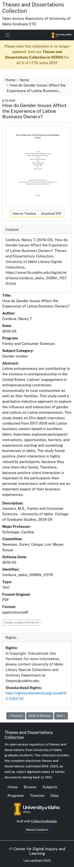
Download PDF (51, 213)
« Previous (16, 716)
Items (24, 80)
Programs (16, 795)
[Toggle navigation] (7, 35)
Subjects (50, 787)
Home (10, 80)
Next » (61, 716)
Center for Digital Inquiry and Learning (39, 851)
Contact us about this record (21, 622)
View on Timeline (24, 213)
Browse (30, 787)
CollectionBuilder (44, 821)
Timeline (37, 795)
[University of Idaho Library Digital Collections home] (37, 809)
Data (54, 795)
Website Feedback (37, 829)
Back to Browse (40, 716)
